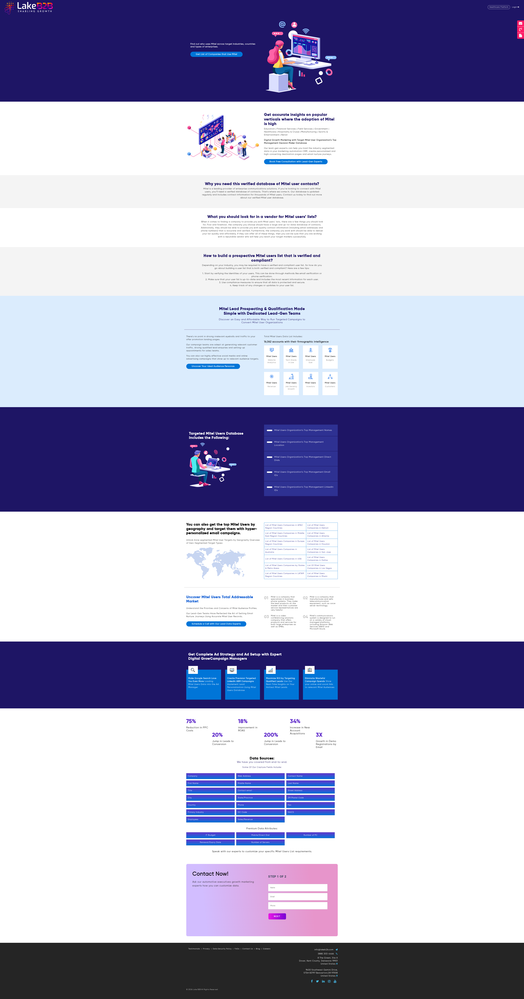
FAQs (237, 949)
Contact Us (247, 949)
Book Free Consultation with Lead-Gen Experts (296, 162)
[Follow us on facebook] (312, 981)
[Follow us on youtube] (335, 981)
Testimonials (194, 949)
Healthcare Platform (498, 7)
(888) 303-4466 (326, 954)
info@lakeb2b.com (324, 950)
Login (515, 7)
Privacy (206, 949)
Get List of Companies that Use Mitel (216, 54)
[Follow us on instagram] (329, 981)
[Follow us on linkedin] (323, 981)
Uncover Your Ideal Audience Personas (213, 366)
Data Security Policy (222, 949)
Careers (266, 949)
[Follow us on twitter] (317, 981)
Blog (258, 949)
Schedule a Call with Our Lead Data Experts (216, 624)
